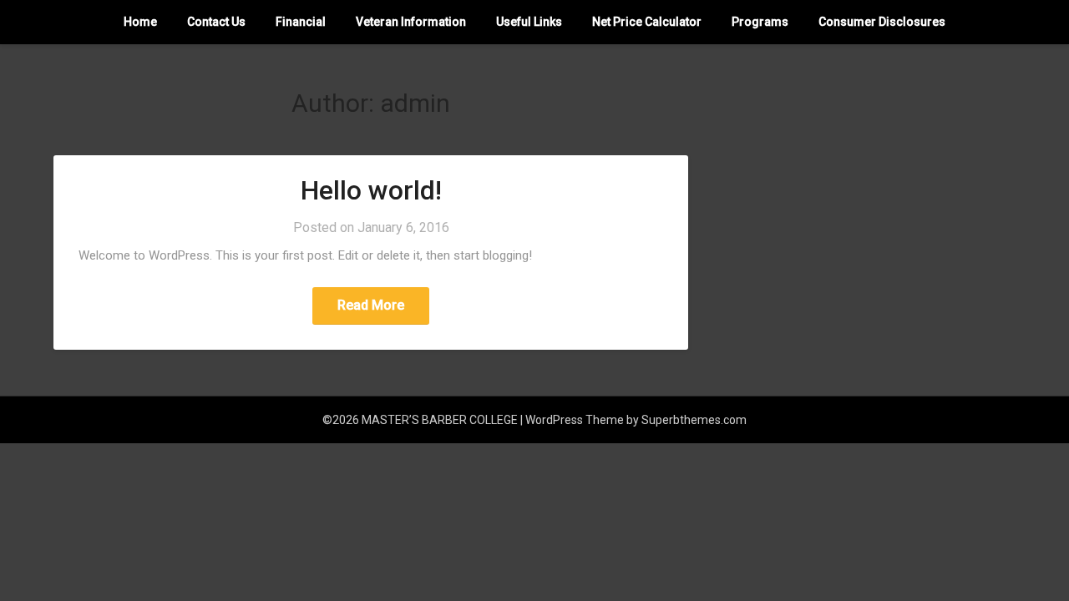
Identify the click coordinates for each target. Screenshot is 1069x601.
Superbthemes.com (694, 420)
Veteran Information (411, 21)
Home (140, 21)
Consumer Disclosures (881, 21)
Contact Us (216, 21)
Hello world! (371, 190)
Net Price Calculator (647, 21)
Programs (760, 21)
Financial (301, 21)
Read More (370, 305)
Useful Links (529, 21)
